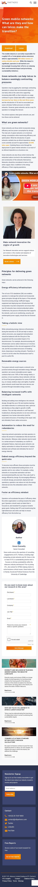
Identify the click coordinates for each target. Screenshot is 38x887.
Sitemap (21, 881)
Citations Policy (29, 878)
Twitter (10, 823)
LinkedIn (11, 827)
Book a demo (9, 261)
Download (8, 48)
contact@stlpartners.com (17, 819)
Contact (17, 878)
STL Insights (6, 878)
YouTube (11, 831)
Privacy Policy (7, 881)
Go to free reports (12, 857)
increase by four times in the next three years (18, 100)
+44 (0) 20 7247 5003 (15, 816)
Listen (21, 48)
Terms (15, 881)
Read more (8, 690)
